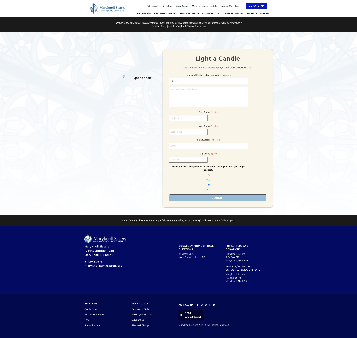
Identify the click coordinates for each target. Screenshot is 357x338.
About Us (144, 13)
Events (252, 13)
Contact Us (226, 6)
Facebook (197, 305)
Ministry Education (142, 314)
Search (155, 6)
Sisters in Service (94, 314)
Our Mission (91, 309)
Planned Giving (233, 13)
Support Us (210, 13)
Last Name (208, 126)
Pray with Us (189, 13)
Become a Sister (141, 309)
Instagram (205, 305)
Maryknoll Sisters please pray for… (209, 75)
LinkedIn (210, 305)
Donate (254, 5)
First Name (208, 112)
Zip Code (208, 153)
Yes (208, 180)
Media (264, 13)
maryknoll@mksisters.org (103, 265)
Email (214, 305)
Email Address (208, 139)
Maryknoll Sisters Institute (204, 6)
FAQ (237, 6)
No (208, 189)
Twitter (201, 305)
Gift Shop (167, 6)
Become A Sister (165, 13)
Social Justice (182, 6)
